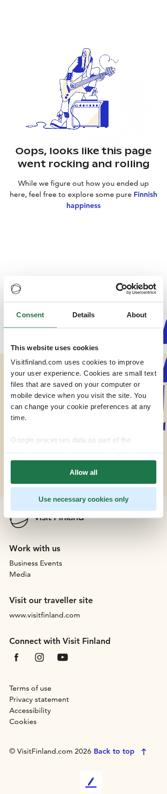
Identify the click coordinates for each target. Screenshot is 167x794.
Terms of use (30, 688)
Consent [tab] (30, 314)
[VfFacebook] (16, 656)
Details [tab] (83, 314)
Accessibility (30, 710)
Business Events (35, 563)
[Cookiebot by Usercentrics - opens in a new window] (117, 289)
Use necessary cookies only (83, 499)
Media (20, 574)
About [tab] (137, 314)
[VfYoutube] (63, 656)
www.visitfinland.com (44, 615)
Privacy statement (39, 699)
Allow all (83, 472)
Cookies (23, 721)
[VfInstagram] (39, 656)
